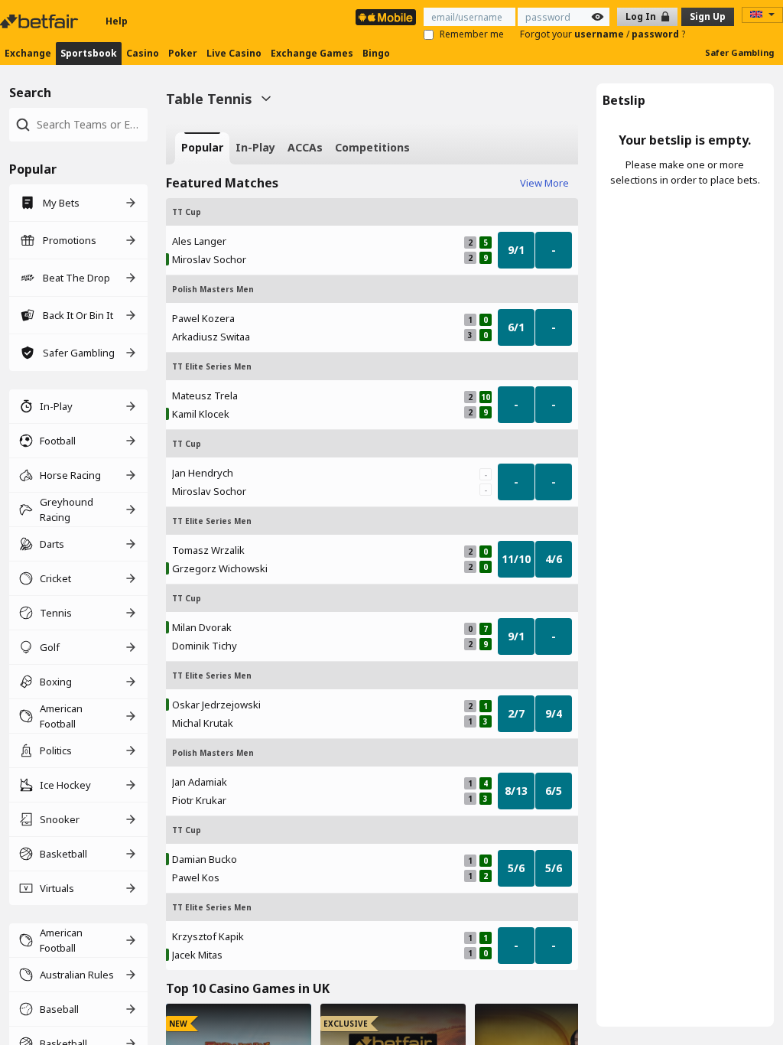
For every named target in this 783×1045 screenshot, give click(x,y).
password (656, 34)
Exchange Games (312, 53)
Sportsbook (88, 53)
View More (544, 183)
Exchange (28, 53)
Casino (142, 53)
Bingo (376, 53)
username (600, 34)
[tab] (202, 148)
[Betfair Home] (40, 21)
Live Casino (234, 53)
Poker (182, 53)
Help (117, 21)
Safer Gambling (739, 52)
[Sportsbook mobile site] (386, 17)
